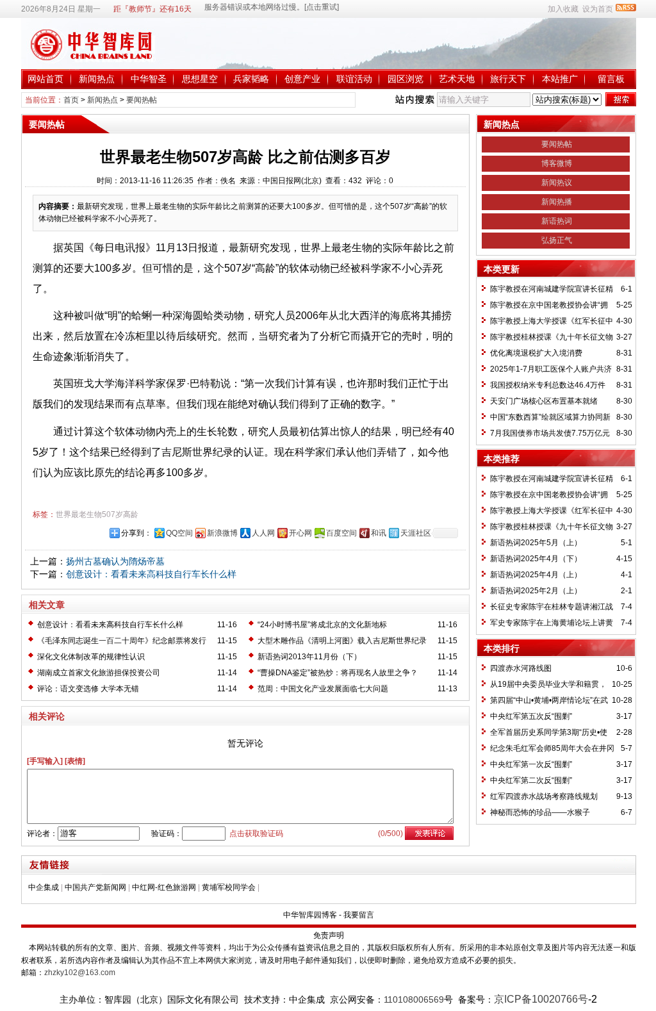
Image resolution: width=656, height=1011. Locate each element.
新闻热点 (97, 79)
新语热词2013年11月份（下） (309, 656)
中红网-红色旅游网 (164, 887)
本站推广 (560, 79)
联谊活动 (354, 79)
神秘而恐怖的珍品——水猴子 (540, 812)
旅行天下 (508, 79)
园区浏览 (405, 79)
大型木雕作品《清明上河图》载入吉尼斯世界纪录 (342, 640)
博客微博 (556, 163)
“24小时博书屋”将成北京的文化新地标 (322, 624)
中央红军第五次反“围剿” (531, 716)
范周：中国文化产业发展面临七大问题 (323, 688)
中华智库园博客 (310, 914)
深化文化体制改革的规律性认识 (91, 656)
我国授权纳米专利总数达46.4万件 (547, 385)
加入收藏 (563, 8)
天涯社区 (415, 533)
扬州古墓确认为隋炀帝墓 (115, 561)
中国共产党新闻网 (95, 887)
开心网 (300, 533)
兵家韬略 (251, 79)
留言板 (611, 79)
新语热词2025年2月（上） (536, 590)
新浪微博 (222, 533)
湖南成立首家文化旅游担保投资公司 (98, 672)
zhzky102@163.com (79, 972)
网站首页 (45, 79)
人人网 (263, 533)
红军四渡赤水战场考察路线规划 (544, 796)
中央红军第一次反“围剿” (531, 764)
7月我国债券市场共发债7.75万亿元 (550, 433)
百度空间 (341, 533)
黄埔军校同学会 (229, 887)
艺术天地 (457, 79)
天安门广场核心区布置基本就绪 (544, 401)
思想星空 (200, 79)
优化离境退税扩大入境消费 (536, 353)
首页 (71, 99)
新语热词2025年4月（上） (536, 574)
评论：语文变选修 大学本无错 (88, 688)
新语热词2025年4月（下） (536, 558)
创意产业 (302, 79)
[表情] (75, 761)
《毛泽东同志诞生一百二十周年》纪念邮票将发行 (121, 640)
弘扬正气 (556, 240)
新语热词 (556, 221)
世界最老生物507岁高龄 (97, 514)
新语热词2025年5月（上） (536, 542)
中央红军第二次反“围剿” (531, 780)
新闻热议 (556, 182)
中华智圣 (149, 79)
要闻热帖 (141, 99)
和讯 (378, 533)
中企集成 (43, 887)
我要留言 (358, 914)
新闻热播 (556, 201)
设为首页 (597, 8)
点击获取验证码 (256, 833)
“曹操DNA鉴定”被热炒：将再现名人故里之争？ (338, 672)
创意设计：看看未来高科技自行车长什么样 (151, 574)
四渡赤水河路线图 (521, 668)
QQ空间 (179, 533)
